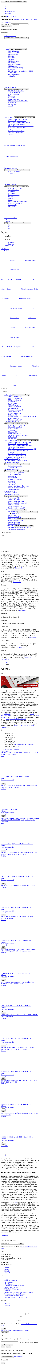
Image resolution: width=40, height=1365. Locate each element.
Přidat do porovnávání (7, 780)
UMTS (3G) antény (14, 52)
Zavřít (3, 1347)
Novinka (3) (8, 743)
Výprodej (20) (8, 741)
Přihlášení (11, 242)
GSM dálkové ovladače (11, 157)
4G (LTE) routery (13, 190)
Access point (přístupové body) (17, 201)
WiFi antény (11, 57)
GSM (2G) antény (13, 51)
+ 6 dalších (11, 206)
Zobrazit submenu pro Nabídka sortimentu (16, 37)
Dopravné (7, 1290)
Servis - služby (12, 205)
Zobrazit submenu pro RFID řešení (27, 511)
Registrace (11, 244)
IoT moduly (11, 97)
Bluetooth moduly (13, 99)
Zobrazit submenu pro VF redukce (24, 525)
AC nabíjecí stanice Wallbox (16, 124)
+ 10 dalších (11, 76)
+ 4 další (10, 106)
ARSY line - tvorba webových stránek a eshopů (15, 1330)
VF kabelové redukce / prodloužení (19, 527)
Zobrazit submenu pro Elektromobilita (25, 117)
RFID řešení (12, 511)
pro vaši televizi (16, 719)
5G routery (11, 191)
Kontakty (7, 221)
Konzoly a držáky (14, 504)
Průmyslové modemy (10, 168)
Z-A (19, 746)
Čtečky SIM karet (14, 499)
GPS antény (11, 59)
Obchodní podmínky (10, 1280)
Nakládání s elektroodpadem (12, 1289)
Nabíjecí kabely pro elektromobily (18, 119)
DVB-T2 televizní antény (15, 67)
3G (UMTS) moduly (14, 92)
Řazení (6, 1235)
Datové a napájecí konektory (17, 503)
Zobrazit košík (18, 1356)
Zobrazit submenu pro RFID (18, 510)
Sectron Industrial (9, 11)
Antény (6, 49)
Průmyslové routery (10, 184)
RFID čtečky (13, 515)
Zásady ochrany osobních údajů (13, 1295)
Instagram (7, 1269)
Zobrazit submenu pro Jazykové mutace (16, 1)
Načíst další (4, 1146)
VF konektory (9, 518)
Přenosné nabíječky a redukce (17, 121)
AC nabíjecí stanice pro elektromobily (19, 122)
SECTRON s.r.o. (6, 22)
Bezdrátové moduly (10, 87)
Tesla (9, 129)
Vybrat (8, 1347)
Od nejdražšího (29, 744)
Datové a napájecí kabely (17, 501)
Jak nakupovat (8, 1282)
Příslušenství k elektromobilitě (17, 127)
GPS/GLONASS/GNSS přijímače (14, 145)
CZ (2, 1)
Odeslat (21, 1243)
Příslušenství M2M (11, 494)
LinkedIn (7, 1271)
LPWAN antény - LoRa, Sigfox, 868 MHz (20, 71)
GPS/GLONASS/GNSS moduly (18, 101)
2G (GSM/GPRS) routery (15, 188)
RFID (7, 510)
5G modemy (12, 173)
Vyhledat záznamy (6, 26)
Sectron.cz (7, 13)
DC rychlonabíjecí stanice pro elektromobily (21, 126)
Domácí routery (9, 491)
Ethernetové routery (14, 195)
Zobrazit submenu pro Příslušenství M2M (16, 496)
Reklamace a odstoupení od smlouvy (15, 1294)
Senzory (10, 200)
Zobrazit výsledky (6, 659)
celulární (5, 715)
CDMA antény (12, 66)
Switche (10, 196)
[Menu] (1, 231)
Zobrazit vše (19, 568)
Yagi (15, 1202)
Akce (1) (7, 739)
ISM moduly (12, 102)
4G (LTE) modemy (14, 171)
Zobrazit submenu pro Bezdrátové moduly (16, 89)
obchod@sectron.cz (31, 19)
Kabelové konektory (15, 520)
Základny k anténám (14, 74)
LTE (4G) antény (13, 54)
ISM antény (11, 69)
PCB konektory (14, 524)
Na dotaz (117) (9, 735)
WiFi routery (12, 193)
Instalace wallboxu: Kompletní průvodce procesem (19, 1292)
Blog (5, 219)
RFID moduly (12, 104)
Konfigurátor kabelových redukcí (14, 1285)
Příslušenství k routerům (15, 203)
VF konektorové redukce (16, 529)
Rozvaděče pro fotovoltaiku (16, 131)
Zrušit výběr (4, 749)
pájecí (32, 725)
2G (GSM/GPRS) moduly (16, 91)
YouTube (7, 1272)
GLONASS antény (14, 61)
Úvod (6, 662)
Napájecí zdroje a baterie (16, 508)
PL (5, 8)
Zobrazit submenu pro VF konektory (26, 518)
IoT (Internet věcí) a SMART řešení (15, 460)
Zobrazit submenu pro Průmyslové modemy (17, 170)
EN (5, 6)
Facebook (7, 1267)
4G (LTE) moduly (13, 94)
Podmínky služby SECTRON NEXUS (16, 1297)
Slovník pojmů (8, 1284)
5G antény (11, 56)
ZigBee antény (12, 72)
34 (5, 1155)
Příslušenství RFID (14, 517)
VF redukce (9, 525)
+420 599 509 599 (11, 16)
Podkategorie (4, 751)
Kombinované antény (14, 64)
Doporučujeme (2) (10, 737)
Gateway (10, 198)
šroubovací (17, 725)
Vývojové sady (14, 498)
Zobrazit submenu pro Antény (18, 49)
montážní (23, 725)
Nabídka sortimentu (10, 36)
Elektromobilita (8, 117)
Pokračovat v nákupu (7, 1356)
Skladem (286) (8, 733)
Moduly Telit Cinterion (11, 1287)
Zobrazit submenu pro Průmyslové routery (16, 186)
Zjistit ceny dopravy (7, 1344)
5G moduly (11, 96)
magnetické (4, 727)
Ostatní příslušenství (15, 506)
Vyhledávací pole (6, 24)
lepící (28, 725)
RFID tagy (16, 513)
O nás (6, 1279)
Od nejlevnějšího (19, 744)
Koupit (3, 783)
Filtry (2, 1235)
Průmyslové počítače (10, 218)
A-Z (16, 746)
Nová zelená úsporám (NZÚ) (16, 132)
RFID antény (12, 62)
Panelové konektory (15, 522)
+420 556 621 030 (18, 19)
